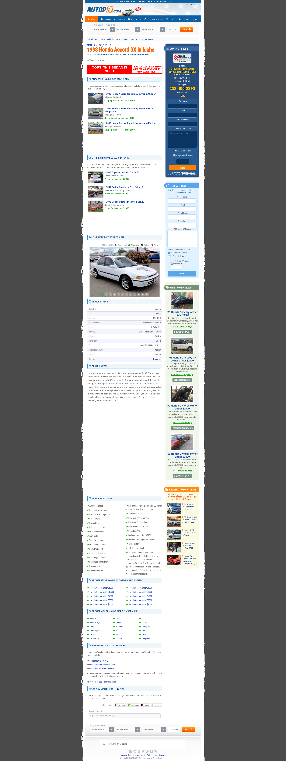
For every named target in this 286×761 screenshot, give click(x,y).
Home (93, 19)
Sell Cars (135, 19)
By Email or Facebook (178, 252)
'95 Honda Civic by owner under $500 (182, 314)
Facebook (122, 245)
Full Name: (182, 101)
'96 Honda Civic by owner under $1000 (182, 455)
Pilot (144, 630)
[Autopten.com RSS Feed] (155, 751)
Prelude (145, 634)
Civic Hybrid (95, 630)
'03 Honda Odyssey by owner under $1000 (182, 359)
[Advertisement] (124, 144)
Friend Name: (182, 213)
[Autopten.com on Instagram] (139, 751)
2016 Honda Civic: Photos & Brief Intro (188, 506)
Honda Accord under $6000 (140, 592)
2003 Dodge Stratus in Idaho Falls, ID (125, 202)
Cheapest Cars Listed (113, 19)
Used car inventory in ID (98, 660)
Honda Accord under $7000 (140, 596)
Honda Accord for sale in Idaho (101, 664)
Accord (93, 618)
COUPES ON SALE (181, 332)
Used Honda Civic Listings (182, 326)
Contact (162, 755)
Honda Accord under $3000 (101, 600)
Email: (182, 110)
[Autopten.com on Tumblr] (151, 751)
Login (198, 4)
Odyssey (145, 622)
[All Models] (128, 29)
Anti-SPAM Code (182, 261)
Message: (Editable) (182, 128)
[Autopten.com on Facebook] (130, 751)
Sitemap (136, 755)
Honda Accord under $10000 (102, 592)
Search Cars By (154, 19)
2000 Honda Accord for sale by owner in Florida (131, 123)
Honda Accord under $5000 (140, 588)
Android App (126, 755)
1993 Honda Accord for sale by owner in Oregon (131, 94)
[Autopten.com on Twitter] (143, 751)
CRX (118, 618)
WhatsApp (135, 245)
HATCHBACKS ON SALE (182, 428)
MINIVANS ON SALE (181, 380)
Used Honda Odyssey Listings (182, 375)
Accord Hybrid (96, 622)
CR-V (92, 634)
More (195, 19)
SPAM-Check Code (182, 151)
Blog (171, 19)
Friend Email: (182, 221)
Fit (117, 630)
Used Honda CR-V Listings (182, 423)
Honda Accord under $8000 (140, 600)
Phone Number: (182, 119)
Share (190, 4)
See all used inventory (183, 74)
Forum (185, 19)
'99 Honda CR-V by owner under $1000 (182, 407)
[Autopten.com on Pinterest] (134, 751)
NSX (144, 618)
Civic (92, 626)
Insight (119, 638)
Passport (146, 626)
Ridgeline (146, 638)
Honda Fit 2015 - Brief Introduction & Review (189, 532)
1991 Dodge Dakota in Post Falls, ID (124, 187)
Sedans (156, 359)
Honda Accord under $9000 (140, 604)
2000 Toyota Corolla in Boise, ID (122, 172)
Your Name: (182, 197)
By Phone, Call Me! (177, 256)
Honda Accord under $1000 (101, 588)
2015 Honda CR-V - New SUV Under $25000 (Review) (189, 519)
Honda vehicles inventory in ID (101, 668)
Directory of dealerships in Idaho (102, 681)
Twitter (146, 245)
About (142, 755)
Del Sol (119, 622)
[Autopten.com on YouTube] (147, 751)
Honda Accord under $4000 (101, 604)
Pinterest (157, 245)
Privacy (154, 755)
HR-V (118, 634)
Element (119, 626)
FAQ (148, 755)
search (187, 29)
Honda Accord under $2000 (101, 596)
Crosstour (94, 638)
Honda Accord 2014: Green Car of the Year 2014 (189, 545)
